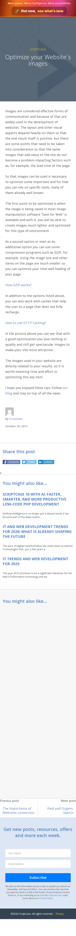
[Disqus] (38, 654)
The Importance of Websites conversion (18, 810)
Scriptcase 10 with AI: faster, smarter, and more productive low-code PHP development (34, 499)
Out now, (39, 11)
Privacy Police (46, 898)
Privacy (59, 913)
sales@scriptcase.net (50, 895)
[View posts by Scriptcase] (9, 411)
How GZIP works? (18, 285)
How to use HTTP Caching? (25, 323)
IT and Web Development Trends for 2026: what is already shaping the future (37, 531)
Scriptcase (38, 49)
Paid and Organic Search (60, 810)
